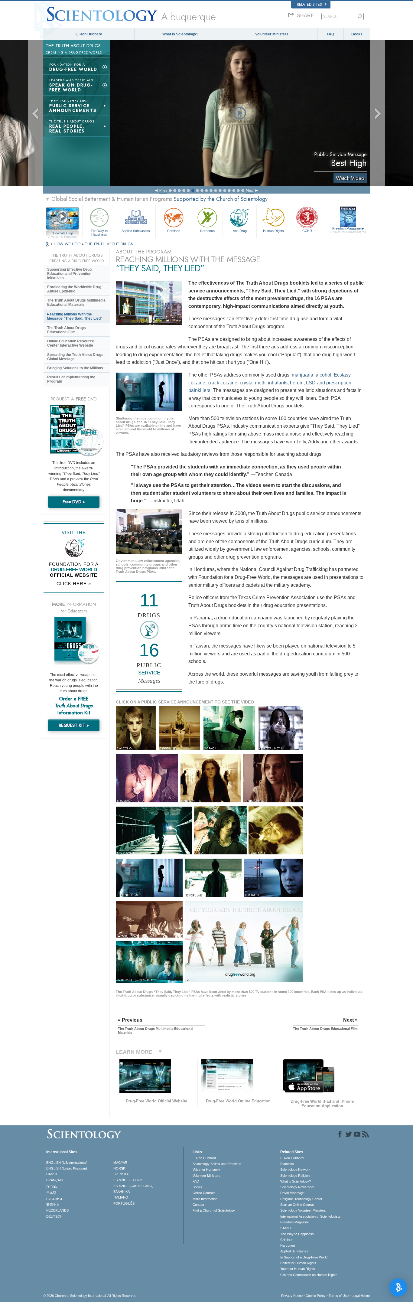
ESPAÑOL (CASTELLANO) (133, 1186)
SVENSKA (120, 1174)
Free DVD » (74, 502)
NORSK (119, 1168)
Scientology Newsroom (297, 1187)
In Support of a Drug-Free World (303, 1257)
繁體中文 (53, 1204)
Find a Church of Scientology (214, 1210)
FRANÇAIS (54, 1180)
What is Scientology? (180, 34)
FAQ (330, 34)
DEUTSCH (54, 1216)
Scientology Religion (295, 1175)
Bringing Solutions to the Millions (75, 368)
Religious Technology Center (301, 1199)
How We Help (62, 233)
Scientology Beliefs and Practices (217, 1164)
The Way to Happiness (99, 232)
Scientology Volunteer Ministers (303, 1210)
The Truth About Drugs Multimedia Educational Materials (76, 302)
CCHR (307, 231)
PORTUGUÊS (124, 1203)
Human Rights (273, 231)
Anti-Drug (240, 231)
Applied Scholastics (136, 231)
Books (357, 34)
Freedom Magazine (348, 230)
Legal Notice (361, 1295)
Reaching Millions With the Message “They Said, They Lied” (74, 316)
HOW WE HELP (68, 244)
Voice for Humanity (206, 1169)
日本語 (51, 1193)
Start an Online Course (297, 1204)
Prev (163, 190)
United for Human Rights (298, 1263)
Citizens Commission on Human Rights (308, 1275)
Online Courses (204, 1193)
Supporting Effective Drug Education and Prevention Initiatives (69, 273)
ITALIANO (120, 1197)
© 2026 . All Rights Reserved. (90, 1295)
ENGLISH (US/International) (66, 1162)
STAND (285, 1228)
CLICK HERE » (74, 583)
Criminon (173, 231)
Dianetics (287, 1164)
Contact (198, 1204)
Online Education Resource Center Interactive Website (70, 343)
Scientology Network (295, 1169)
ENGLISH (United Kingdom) (66, 1168)
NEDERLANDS (57, 1210)
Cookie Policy (316, 1295)
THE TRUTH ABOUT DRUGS (109, 244)
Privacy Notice (292, 1295)
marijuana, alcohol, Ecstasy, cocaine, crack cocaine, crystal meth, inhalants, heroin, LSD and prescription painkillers (270, 382)
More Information (205, 1199)
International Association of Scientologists (310, 1216)
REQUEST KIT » (74, 725)
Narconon (207, 231)
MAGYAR (120, 1162)
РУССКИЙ (54, 1199)
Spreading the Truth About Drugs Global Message (75, 357)
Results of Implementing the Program (71, 379)
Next (250, 190)
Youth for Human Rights (297, 1269)
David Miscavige (292, 1193)
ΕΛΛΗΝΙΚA (121, 1191)
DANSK (51, 1174)
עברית (51, 1186)
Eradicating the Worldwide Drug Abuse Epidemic (74, 289)
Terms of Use (339, 1295)
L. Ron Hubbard (89, 34)
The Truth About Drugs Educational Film (66, 330)
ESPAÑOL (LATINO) (128, 1180)
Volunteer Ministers (271, 34)
